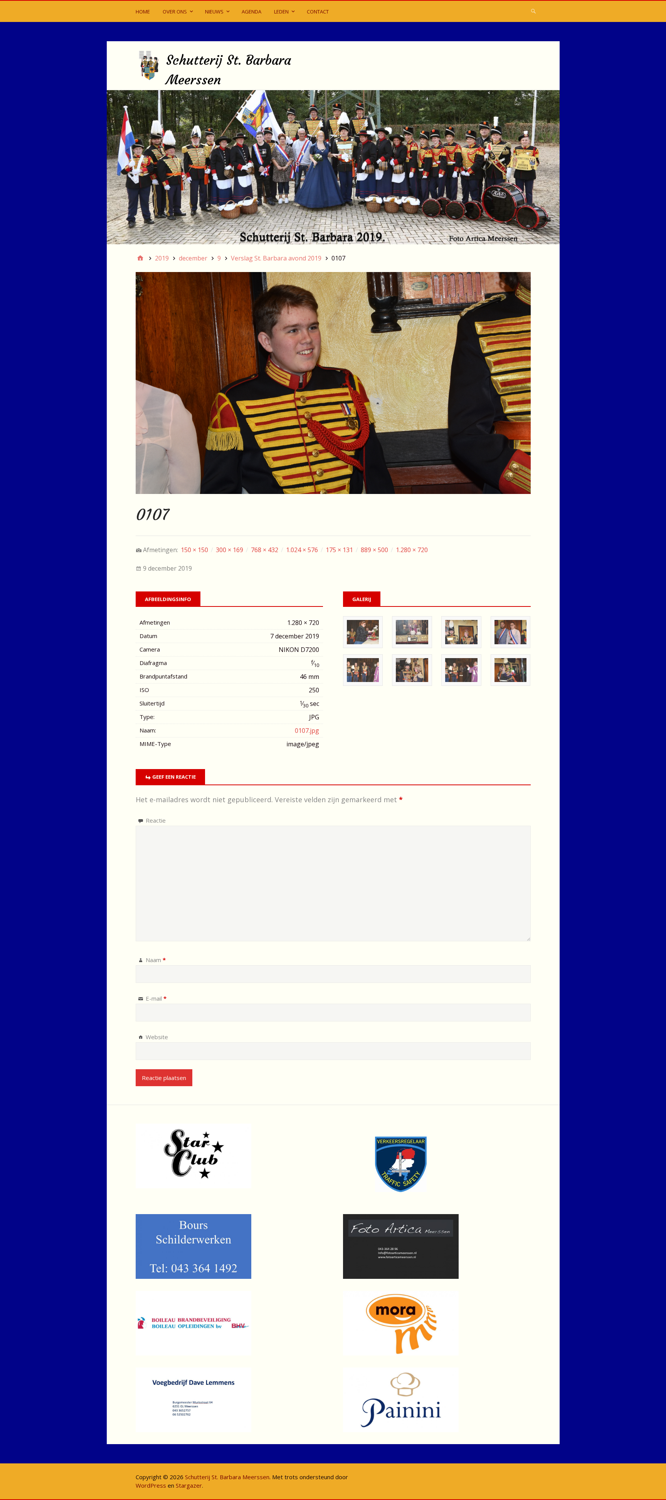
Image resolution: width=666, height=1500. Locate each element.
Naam (156, 960)
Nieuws (214, 11)
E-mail (156, 998)
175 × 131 (339, 550)
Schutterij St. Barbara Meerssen (227, 1477)
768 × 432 (264, 550)
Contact (318, 11)
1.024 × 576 (302, 550)
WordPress (151, 1485)
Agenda (251, 11)
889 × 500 (374, 550)
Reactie (156, 820)
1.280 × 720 (412, 550)
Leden (281, 11)
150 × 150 (194, 550)
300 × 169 (229, 550)
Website (157, 1037)
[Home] (140, 258)
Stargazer (189, 1485)
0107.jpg (307, 730)
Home (143, 11)
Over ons (175, 11)
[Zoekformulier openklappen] (533, 10)
